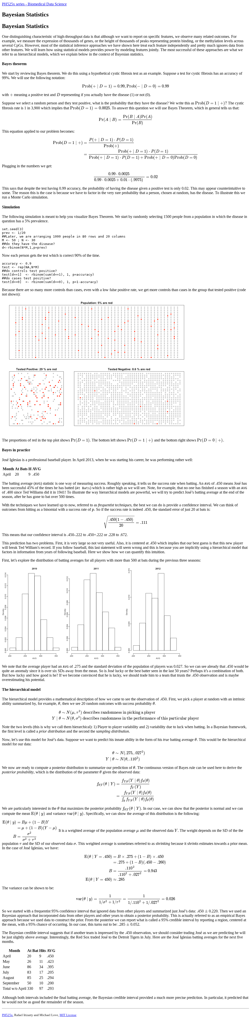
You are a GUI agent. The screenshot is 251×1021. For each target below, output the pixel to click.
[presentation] (125, 86)
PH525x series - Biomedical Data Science (34, 4)
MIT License (68, 1015)
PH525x (7, 1015)
